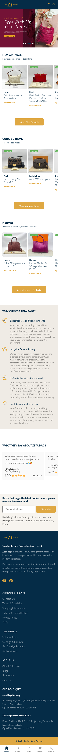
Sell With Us (9, 631)
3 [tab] (29, 43)
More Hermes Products (29, 289)
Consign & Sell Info (12, 642)
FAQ (5, 622)
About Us (8, 660)
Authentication (10, 651)
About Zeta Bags (11, 666)
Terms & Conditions (34, 520)
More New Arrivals (29, 122)
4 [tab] (32, 43)
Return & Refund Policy (15, 613)
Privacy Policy (9, 618)
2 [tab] (25, 43)
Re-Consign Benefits (13, 646)
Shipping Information (13, 608)
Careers (6, 680)
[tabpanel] (29, 28)
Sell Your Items (10, 637)
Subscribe (46, 509)
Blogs (5, 671)
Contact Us (8, 599)
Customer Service (13, 593)
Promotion (8, 675)
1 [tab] (23, 43)
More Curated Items (29, 206)
